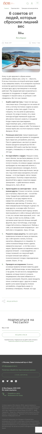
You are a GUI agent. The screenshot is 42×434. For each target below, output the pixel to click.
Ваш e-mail (5, 328)
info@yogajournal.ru (9, 366)
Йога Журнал (21, 38)
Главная (6, 8)
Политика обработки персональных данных (19, 370)
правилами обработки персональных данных (21, 341)
